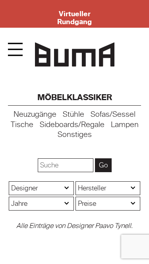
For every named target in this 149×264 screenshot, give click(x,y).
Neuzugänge (35, 114)
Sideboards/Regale (72, 124)
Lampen (125, 124)
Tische (22, 124)
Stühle (73, 114)
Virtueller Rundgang (74, 17)
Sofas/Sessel (113, 114)
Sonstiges (75, 134)
